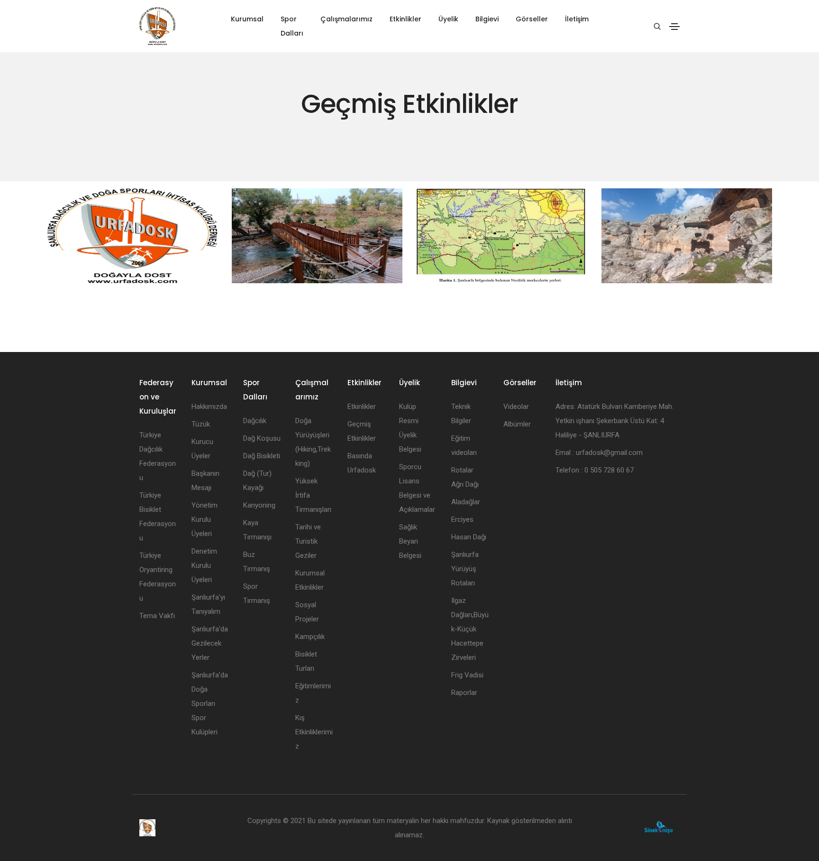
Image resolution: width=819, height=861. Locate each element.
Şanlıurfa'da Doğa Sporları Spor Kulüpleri (209, 703)
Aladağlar (465, 502)
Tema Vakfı (157, 615)
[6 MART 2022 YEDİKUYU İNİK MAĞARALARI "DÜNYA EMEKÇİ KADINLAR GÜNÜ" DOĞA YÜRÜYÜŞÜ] (686, 235)
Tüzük (200, 424)
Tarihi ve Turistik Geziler (308, 541)
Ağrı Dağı (465, 484)
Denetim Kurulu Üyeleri (204, 565)
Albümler (517, 424)
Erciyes (462, 519)
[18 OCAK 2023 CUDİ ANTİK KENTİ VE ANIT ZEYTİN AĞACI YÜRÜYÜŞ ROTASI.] (132, 235)
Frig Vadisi (467, 675)
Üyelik (448, 19)
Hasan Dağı (468, 537)
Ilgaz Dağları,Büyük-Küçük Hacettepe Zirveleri (470, 629)
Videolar (516, 406)
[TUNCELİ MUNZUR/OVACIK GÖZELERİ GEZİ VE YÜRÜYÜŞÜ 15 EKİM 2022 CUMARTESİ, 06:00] (317, 235)
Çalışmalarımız (346, 19)
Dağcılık (254, 421)
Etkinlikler (405, 19)
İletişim (577, 19)
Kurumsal (247, 19)
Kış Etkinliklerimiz (314, 731)
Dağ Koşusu (262, 438)
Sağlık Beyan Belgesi (410, 541)
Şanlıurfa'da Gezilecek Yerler (209, 643)
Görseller (532, 19)
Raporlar (464, 692)
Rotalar (462, 470)
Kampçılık (310, 636)
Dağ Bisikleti (261, 456)
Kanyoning (259, 505)
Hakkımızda (209, 406)
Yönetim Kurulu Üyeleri (204, 519)
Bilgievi (487, 19)
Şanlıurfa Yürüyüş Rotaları (465, 568)
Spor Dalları (292, 26)
